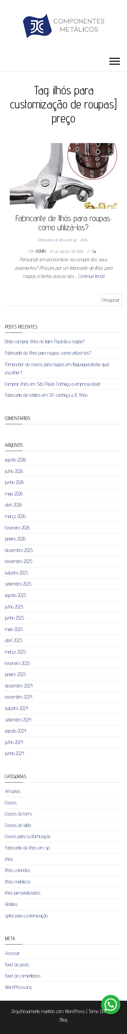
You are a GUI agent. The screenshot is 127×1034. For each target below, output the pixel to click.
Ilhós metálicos (18, 882)
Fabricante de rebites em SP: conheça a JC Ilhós (46, 395)
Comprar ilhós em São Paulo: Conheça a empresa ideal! (52, 384)
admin (41, 251)
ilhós (83, 239)
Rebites (11, 904)
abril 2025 (13, 640)
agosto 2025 (15, 595)
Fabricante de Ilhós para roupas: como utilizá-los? (63, 223)
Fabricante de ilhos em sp (57, 239)
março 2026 (15, 516)
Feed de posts (17, 964)
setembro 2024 (18, 720)
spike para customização (26, 916)
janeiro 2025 (15, 674)
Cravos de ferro (18, 814)
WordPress (75, 1011)
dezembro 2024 (19, 686)
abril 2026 (13, 505)
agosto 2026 (15, 460)
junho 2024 (14, 753)
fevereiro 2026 (17, 528)
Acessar (12, 953)
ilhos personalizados (22, 893)
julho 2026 (14, 471)
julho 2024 (14, 742)
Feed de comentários (22, 976)
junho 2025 (14, 618)
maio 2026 (14, 494)
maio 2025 (14, 629)
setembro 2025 (18, 584)
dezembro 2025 (19, 550)
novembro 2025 (18, 561)
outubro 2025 (16, 573)
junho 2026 (14, 482)
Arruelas (13, 791)
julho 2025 (14, 607)
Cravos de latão (18, 825)
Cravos (11, 803)
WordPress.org (18, 987)
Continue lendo (91, 276)
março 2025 (15, 652)
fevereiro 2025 (17, 663)
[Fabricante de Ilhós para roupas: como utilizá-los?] (63, 175)
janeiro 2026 (15, 539)
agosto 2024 (15, 731)
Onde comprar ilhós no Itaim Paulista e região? (45, 341)
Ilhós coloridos (17, 870)
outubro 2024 (16, 708)
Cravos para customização (27, 836)
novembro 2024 (18, 697)
